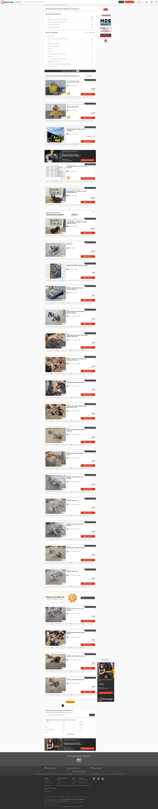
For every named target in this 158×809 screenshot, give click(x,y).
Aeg (46, 732)
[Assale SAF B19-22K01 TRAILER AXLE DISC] (55, 553)
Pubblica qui (106, 659)
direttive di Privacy (66, 806)
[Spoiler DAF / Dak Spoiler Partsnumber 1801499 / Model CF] (55, 293)
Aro (63, 732)
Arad (63, 729)
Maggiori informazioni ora (88, 598)
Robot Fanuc (55, 774)
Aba (46, 724)
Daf (80, 732)
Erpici (107, 774)
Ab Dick (47, 722)
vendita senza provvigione (105, 692)
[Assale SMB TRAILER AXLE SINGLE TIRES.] (55, 388)
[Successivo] (64, 87)
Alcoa (63, 722)
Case (80, 727)
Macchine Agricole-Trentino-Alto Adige (43, 774)
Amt (63, 727)
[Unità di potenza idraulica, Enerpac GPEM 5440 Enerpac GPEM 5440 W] (55, 111)
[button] (156, 2)
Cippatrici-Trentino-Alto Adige (66, 774)
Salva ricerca (70, 702)
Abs (46, 727)
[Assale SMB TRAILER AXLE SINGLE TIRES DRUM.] (55, 638)
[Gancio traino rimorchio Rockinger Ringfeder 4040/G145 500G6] (55, 271)
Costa (80, 729)
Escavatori (74, 214)
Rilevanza (89, 76)
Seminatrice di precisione (80, 774)
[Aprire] (70, 101)
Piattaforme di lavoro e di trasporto (54, 214)
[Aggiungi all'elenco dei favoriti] (94, 82)
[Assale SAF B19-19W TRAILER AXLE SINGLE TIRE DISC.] (55, 435)
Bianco (81, 722)
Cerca (121, 2)
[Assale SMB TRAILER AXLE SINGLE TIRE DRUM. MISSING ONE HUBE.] (55, 341)
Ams (63, 724)
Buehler (81, 724)
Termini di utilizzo (74, 806)
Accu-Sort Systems (50, 729)
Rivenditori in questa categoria (69, 71)
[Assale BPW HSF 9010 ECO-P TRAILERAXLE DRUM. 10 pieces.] (55, 317)
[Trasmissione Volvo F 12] (55, 250)
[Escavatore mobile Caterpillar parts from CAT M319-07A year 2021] (55, 172)
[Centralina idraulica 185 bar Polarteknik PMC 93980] (55, 87)
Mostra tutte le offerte (89, 32)
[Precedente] (46, 87)
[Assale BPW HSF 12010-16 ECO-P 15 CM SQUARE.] (55, 482)
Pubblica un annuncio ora (87, 160)
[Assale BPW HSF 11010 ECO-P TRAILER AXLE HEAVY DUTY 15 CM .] (55, 364)
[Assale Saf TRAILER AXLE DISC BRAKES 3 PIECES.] (55, 459)
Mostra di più (70, 734)
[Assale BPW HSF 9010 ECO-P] (55, 506)
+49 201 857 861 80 (51, 768)
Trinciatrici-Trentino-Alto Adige (116, 774)
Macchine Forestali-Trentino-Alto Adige (95, 774)
